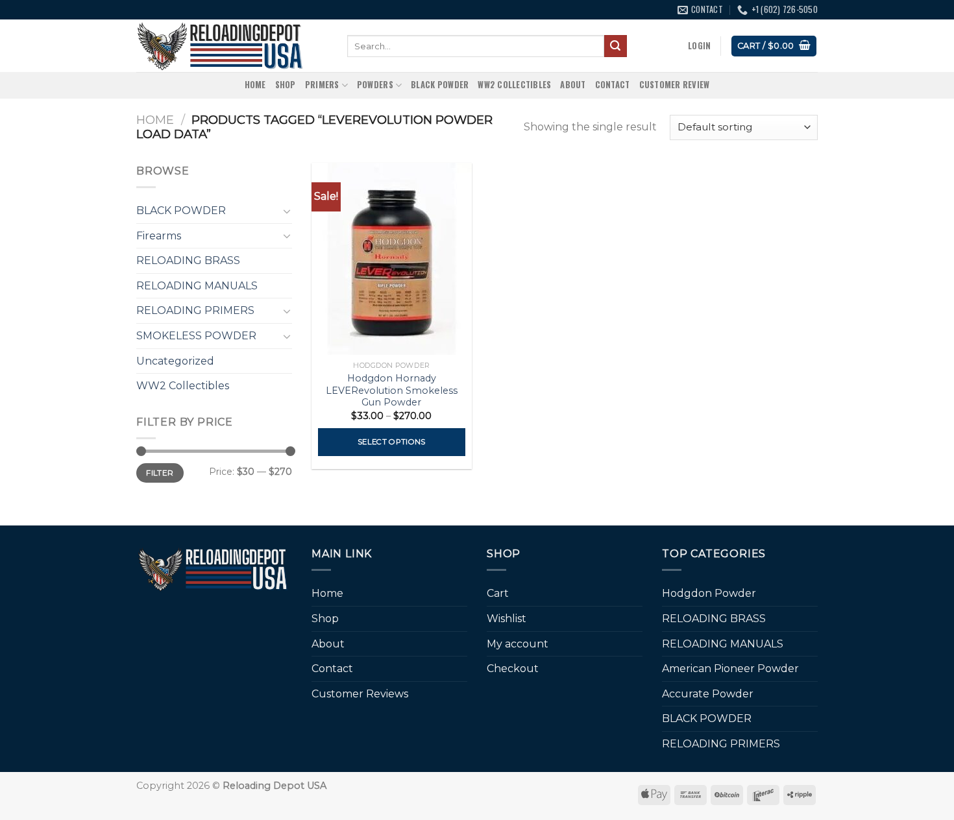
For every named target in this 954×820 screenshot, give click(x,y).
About (572, 84)
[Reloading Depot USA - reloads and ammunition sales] (232, 45)
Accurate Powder (707, 694)
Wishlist (506, 618)
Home (255, 84)
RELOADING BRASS (188, 260)
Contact (612, 84)
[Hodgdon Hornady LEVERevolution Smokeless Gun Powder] (392, 259)
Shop (285, 84)
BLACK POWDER (440, 84)
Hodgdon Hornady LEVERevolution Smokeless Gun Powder (392, 390)
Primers (322, 84)
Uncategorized (175, 361)
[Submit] (615, 46)
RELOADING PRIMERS (195, 310)
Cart (498, 593)
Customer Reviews (360, 694)
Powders (375, 84)
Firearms (158, 236)
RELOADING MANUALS (197, 286)
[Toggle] (287, 211)
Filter (159, 472)
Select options (392, 441)
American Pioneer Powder (730, 668)
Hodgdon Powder (709, 593)
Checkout (513, 668)
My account (517, 644)
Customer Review (674, 84)
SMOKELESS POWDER (196, 336)
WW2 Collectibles (514, 84)
